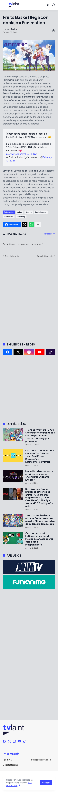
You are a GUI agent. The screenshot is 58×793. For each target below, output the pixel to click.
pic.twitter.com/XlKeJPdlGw (21, 153)
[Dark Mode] (47, 5)
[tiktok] (50, 352)
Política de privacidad (41, 759)
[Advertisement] (29, 389)
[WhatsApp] (31, 224)
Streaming (21, 217)
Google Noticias (10, 764)
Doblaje (29, 212)
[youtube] (39, 352)
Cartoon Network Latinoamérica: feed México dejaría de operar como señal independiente (39, 539)
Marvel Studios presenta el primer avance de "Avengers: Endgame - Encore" (39, 475)
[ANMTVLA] (29, 567)
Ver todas (48, 233)
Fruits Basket (40, 212)
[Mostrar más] (38, 224)
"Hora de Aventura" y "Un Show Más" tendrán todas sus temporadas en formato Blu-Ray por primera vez (40, 435)
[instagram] (29, 352)
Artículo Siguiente (45, 256)
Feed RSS (7, 759)
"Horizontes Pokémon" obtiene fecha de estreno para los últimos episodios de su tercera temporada (40, 519)
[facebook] (7, 352)
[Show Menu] (4, 5)
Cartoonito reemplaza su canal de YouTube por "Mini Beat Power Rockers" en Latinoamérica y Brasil (39, 456)
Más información (19, 784)
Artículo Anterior (12, 256)
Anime (19, 212)
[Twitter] (24, 224)
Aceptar (46, 782)
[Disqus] (29, 300)
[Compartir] (52, 30)
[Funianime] (29, 582)
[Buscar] (53, 5)
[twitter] (18, 352)
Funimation (8, 217)
